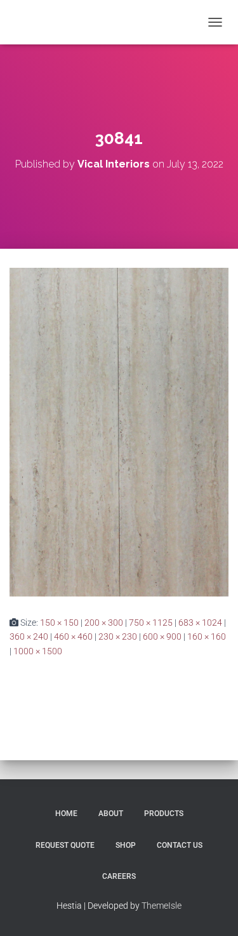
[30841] (119, 431)
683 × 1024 (200, 622)
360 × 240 (29, 636)
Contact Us (179, 845)
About (110, 813)
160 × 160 (206, 636)
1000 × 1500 (37, 651)
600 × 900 (162, 636)
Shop (126, 845)
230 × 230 (117, 636)
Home (66, 813)
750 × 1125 (151, 622)
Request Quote (65, 845)
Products (163, 813)
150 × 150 (59, 622)
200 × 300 (103, 622)
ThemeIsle (162, 905)
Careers (119, 876)
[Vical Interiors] (43, 22)
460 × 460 (73, 636)
